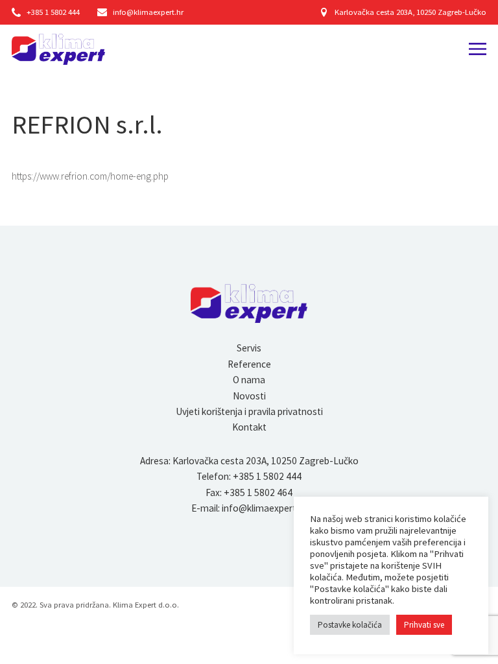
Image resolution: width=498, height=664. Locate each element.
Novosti (249, 396)
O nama (249, 380)
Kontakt (249, 427)
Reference (249, 364)
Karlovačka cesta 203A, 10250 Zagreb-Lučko (410, 12)
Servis (249, 348)
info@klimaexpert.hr (148, 12)
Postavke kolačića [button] (350, 624)
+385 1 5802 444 (53, 12)
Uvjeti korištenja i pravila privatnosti (249, 411)
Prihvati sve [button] (424, 624)
